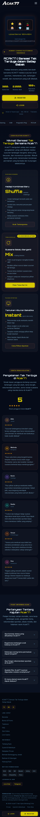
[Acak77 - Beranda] (11, 3)
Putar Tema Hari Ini (20, 285)
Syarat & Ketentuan (8, 747)
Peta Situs (30, 807)
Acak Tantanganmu (20, 224)
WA (9, 707)
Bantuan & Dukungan (9, 758)
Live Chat (7, 784)
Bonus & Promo (7, 720)
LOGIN (21, 105)
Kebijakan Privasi (8, 751)
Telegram (17, 784)
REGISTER (21, 98)
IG (13, 707)
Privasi (8, 807)
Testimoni (5, 724)
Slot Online (6, 731)
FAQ (3, 728)
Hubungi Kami (6, 762)
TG (4, 707)
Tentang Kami (6, 744)
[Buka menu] (36, 3)
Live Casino (6, 735)
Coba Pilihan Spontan (20, 346)
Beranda (5, 717)
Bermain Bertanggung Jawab (12, 754)
